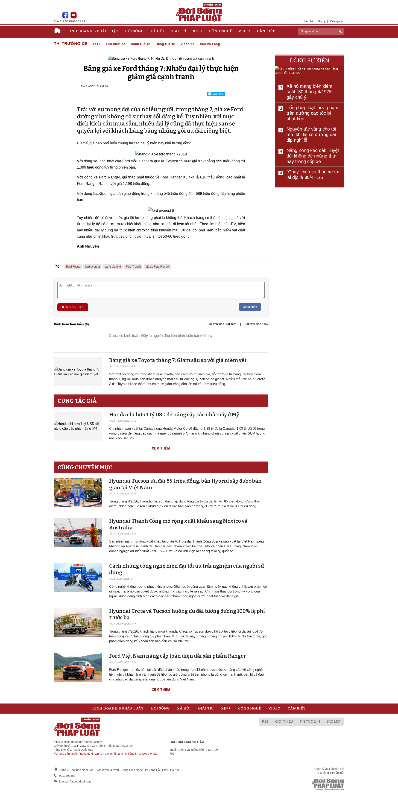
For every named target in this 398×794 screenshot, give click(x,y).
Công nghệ (220, 31)
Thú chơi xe (115, 44)
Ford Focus (73, 266)
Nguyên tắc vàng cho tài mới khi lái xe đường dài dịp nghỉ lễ (311, 134)
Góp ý (321, 21)
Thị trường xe (70, 44)
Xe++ (197, 31)
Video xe (187, 44)
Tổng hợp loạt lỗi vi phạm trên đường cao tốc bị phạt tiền (312, 113)
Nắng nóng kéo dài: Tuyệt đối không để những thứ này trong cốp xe (313, 156)
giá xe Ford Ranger (158, 266)
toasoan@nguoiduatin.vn (75, 781)
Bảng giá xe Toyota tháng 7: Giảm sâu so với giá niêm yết (177, 360)
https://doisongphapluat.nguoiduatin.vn (78, 742)
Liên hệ (308, 21)
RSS (265, 721)
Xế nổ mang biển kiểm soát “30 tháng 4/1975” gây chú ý (310, 92)
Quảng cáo (337, 21)
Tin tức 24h (310, 721)
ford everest (92, 266)
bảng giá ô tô (113, 266)
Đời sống (134, 31)
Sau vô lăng (210, 44)
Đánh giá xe (140, 44)
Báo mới (334, 721)
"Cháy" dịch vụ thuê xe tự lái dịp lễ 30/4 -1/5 (313, 174)
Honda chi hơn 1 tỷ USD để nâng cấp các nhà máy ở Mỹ (174, 415)
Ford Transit (133, 266)
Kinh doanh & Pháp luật (93, 31)
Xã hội (157, 31)
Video (244, 31)
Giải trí (178, 31)
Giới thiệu (284, 721)
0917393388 (67, 775)
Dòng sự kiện (309, 60)
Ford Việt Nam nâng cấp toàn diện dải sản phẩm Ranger (177, 656)
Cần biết (266, 31)
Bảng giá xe (165, 44)
